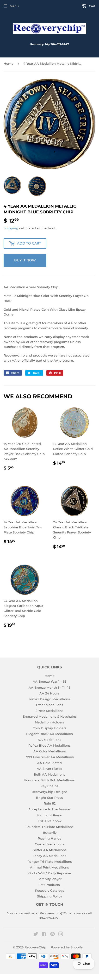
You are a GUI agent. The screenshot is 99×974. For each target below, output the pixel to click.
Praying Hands (49, 838)
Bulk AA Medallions (49, 774)
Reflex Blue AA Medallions (49, 745)
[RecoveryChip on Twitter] (35, 935)
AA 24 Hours (49, 693)
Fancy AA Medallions (49, 856)
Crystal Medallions (49, 844)
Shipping (11, 228)
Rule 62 (50, 803)
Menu (14, 6)
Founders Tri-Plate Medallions (49, 827)
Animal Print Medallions (49, 867)
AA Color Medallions (49, 751)
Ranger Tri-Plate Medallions (49, 861)
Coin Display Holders (49, 728)
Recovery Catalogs (49, 890)
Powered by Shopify (67, 947)
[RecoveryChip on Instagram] (60, 935)
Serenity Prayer (50, 879)
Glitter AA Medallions (49, 850)
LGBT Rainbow (50, 821)
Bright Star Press (49, 797)
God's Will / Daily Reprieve (49, 873)
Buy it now (25, 260)
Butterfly (49, 832)
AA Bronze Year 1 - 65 (49, 681)
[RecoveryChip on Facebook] (44, 935)
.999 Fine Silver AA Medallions (49, 757)
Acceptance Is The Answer (49, 809)
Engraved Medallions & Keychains (50, 716)
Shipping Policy (49, 896)
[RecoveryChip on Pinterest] (52, 935)
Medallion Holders (49, 722)
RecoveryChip (35, 947)
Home (8, 63)
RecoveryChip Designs (50, 792)
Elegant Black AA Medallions (49, 734)
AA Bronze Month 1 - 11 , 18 (49, 687)
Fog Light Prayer (50, 815)
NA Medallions (49, 740)
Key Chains (49, 786)
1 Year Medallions (49, 705)
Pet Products (49, 885)
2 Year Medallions (49, 711)
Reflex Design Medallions (49, 699)
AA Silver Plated (49, 769)
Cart (91, 6)
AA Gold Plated (49, 763)
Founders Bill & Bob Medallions (49, 780)
